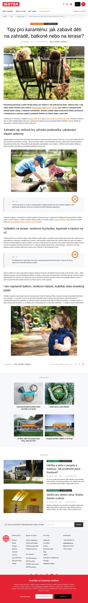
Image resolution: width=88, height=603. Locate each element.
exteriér (56, 41)
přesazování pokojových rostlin (44, 108)
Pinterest (79, 364)
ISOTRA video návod (32, 564)
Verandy (14, 552)
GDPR (45, 555)
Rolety (14, 543)
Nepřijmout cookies (44, 596)
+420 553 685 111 (68, 540)
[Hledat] (83, 4)
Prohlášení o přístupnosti (50, 557)
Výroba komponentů (32, 546)
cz (77, 4)
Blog (44, 552)
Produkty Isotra (79, 11)
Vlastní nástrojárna (31, 540)
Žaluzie (14, 540)
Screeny (14, 555)
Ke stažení (46, 543)
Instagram (67, 4)
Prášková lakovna (31, 549)
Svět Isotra (32, 11)
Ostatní (14, 563)
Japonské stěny (17, 557)
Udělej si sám (20, 11)
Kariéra (45, 546)
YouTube (71, 4)
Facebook (63, 4)
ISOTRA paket (30, 561)
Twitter (83, 364)
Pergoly (14, 546)
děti (51, 41)
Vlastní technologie (32, 543)
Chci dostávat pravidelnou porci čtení (26, 525)
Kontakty (46, 560)
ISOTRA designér (31, 558)
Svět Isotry (46, 540)
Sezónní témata (44, 11)
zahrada (63, 41)
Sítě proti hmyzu (17, 560)
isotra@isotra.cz (68, 543)
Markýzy (14, 549)
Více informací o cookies (41, 586)
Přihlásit (78, 524)
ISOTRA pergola (31, 567)
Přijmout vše (63, 596)
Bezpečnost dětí (48, 549)
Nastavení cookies (49, 563)
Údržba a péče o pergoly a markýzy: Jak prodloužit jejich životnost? (63, 469)
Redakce (26, 41)
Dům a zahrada (8, 11)
